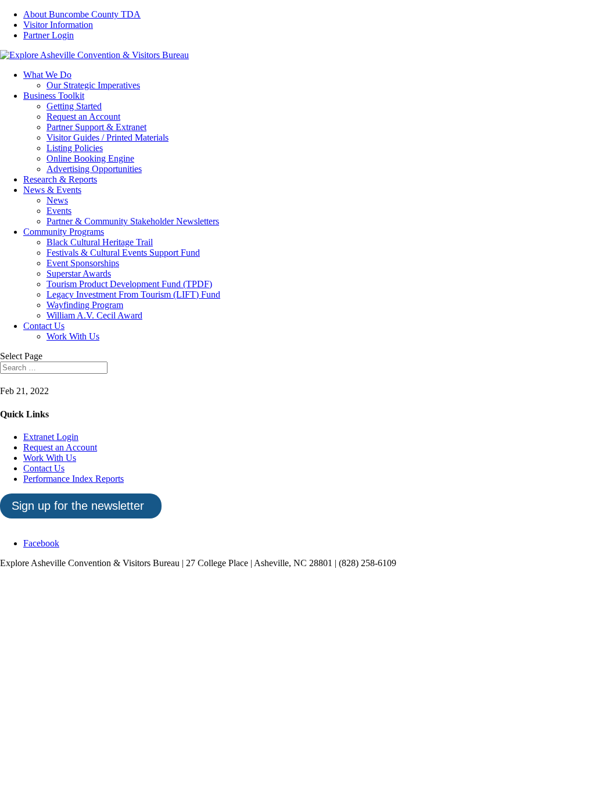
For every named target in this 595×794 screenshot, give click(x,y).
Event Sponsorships (82, 263)
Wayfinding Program (84, 305)
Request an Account (83, 116)
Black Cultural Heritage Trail (99, 242)
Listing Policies (74, 148)
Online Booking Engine (90, 158)
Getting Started (74, 106)
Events (58, 211)
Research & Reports (60, 179)
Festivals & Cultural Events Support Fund (123, 252)
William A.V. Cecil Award (94, 315)
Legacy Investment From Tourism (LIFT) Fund (133, 294)
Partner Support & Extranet (96, 127)
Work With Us (72, 336)
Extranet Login (50, 437)
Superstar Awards (78, 273)
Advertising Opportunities (94, 169)
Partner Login (48, 35)
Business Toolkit (53, 96)
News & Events (52, 190)
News (57, 200)
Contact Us (43, 326)
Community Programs (63, 232)
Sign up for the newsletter (78, 505)
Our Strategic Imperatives (93, 85)
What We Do (47, 75)
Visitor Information (58, 25)
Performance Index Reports (73, 479)
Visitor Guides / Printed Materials (107, 137)
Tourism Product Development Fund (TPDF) (129, 284)
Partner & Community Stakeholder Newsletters (132, 221)
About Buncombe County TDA (82, 14)
